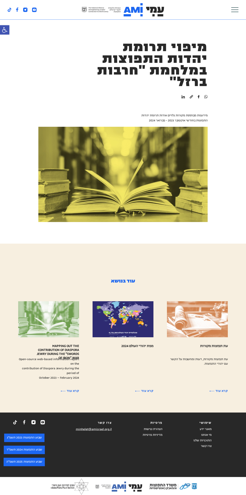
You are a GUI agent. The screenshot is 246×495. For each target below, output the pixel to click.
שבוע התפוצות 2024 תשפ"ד (24, 450)
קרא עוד (222, 391)
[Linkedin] (183, 98)
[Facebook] (199, 98)
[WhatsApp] (206, 98)
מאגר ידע (206, 429)
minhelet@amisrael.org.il (94, 429)
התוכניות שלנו (202, 441)
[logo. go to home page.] (123, 9)
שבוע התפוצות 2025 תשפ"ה (24, 462)
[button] (4, 30)
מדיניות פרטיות (152, 435)
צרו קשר (206, 446)
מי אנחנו (206, 435)
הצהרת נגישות (153, 429)
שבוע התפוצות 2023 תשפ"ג (24, 438)
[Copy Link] (191, 98)
